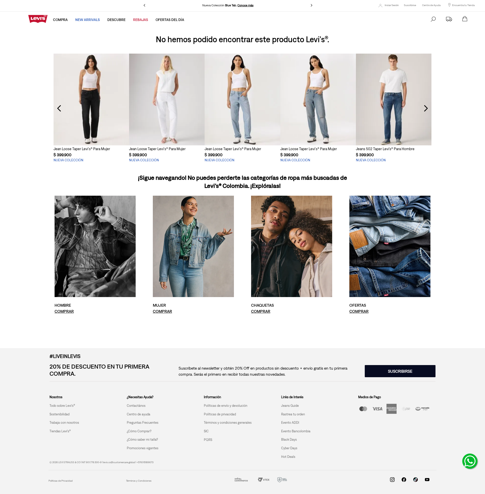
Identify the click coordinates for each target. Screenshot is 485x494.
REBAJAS (140, 20)
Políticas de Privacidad (60, 480)
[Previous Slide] (144, 5)
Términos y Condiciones (139, 480)
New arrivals (87, 20)
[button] (91, 136)
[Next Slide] (311, 5)
